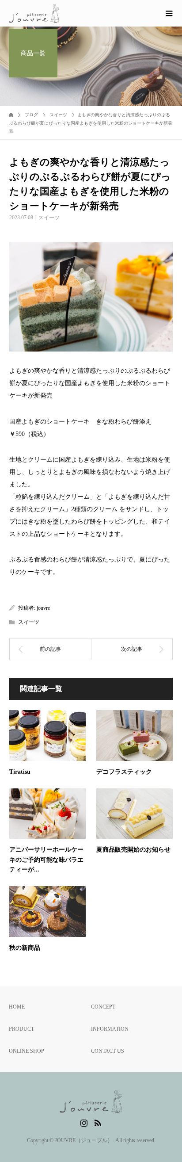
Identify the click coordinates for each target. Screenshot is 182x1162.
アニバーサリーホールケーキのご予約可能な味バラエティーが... (46, 859)
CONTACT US (107, 1051)
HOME (17, 1007)
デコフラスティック (124, 771)
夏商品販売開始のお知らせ (133, 849)
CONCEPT (103, 1007)
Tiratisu (19, 771)
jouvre (43, 608)
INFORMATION (110, 1029)
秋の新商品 (24, 947)
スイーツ (49, 217)
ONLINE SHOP (26, 1051)
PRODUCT (21, 1029)
